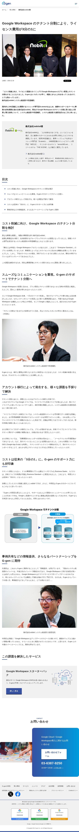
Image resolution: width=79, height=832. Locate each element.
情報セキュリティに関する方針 (37, 790)
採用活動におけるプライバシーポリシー (13, 790)
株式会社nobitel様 (35, 154)
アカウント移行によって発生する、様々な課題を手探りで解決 (30, 199)
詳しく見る (14, 691)
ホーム (4, 10)
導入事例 (12, 10)
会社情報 (51, 786)
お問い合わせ (71, 786)
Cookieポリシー (73, 790)
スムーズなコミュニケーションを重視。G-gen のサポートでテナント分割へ (35, 194)
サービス (26, 786)
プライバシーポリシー (57, 790)
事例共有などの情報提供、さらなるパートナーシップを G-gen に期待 (33, 210)
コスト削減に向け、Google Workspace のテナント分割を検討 (30, 189)
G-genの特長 (6, 786)
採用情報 (60, 786)
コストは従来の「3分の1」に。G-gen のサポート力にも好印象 (30, 204)
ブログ (43, 786)
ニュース (35, 786)
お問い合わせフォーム (53, 754)
